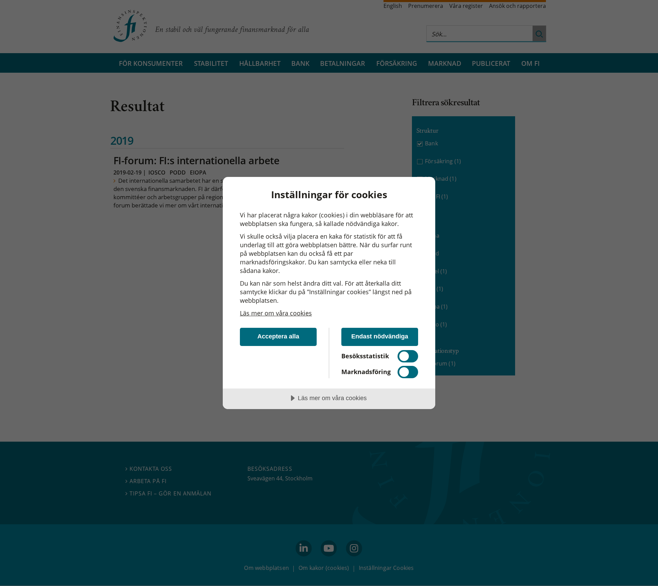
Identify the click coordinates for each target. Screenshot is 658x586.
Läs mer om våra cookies (276, 313)
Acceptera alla (278, 336)
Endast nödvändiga (379, 336)
